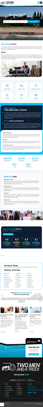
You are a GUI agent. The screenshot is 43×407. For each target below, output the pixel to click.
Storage (36, 98)
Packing (7, 98)
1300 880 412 (33, 347)
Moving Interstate (35, 89)
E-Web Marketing (6, 403)
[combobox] (9, 21)
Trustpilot (2, 255)
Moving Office (21, 89)
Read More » (3, 331)
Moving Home (7, 89)
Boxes (21, 98)
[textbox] (10, 21)
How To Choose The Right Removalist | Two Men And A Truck (21, 316)
